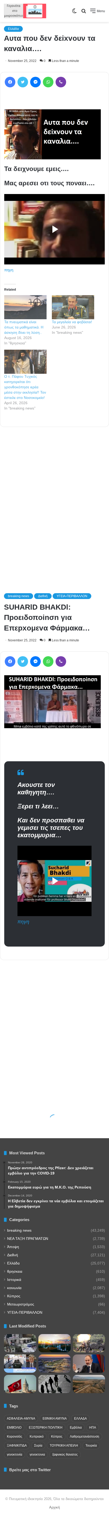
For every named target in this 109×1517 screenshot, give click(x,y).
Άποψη (13, 1247)
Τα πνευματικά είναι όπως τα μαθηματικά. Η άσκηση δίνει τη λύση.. (23, 327)
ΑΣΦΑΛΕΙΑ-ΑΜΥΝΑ (21, 1418)
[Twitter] (22, 82)
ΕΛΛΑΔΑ (80, 1418)
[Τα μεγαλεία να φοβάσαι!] (73, 307)
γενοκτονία (14, 1454)
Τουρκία (91, 1445)
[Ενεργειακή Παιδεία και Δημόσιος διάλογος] (54, 1343)
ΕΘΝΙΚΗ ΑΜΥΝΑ (55, 1418)
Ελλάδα (13, 29)
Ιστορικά (14, 1280)
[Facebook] (10, 82)
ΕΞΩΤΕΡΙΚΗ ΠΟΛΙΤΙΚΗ (45, 1427)
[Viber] (61, 82)
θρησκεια (14, 1271)
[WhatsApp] (48, 82)
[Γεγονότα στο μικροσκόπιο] (25, 11)
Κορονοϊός (14, 1436)
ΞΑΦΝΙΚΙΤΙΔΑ (17, 1445)
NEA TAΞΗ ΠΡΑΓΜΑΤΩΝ (27, 1239)
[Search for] (83, 13)
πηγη (8, 270)
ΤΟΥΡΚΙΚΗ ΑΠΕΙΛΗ (64, 1445)
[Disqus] (54, 502)
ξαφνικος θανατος (65, 1454)
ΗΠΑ (92, 1427)
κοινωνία (14, 1288)
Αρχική (54, 1507)
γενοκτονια (37, 1454)
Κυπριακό (37, 1436)
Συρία (38, 1445)
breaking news (19, 1230)
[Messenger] (35, 82)
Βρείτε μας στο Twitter (30, 1470)
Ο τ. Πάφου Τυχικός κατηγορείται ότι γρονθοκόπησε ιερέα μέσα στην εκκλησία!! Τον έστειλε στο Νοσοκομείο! (25, 387)
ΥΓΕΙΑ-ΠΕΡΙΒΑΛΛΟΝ (24, 1313)
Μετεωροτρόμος (20, 1304)
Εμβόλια (76, 1427)
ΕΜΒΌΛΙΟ (14, 1427)
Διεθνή (12, 1255)
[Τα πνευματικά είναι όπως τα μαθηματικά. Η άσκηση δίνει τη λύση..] (25, 307)
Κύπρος (13, 1296)
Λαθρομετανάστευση (84, 1436)
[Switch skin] (74, 13)
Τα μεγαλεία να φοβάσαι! (72, 322)
